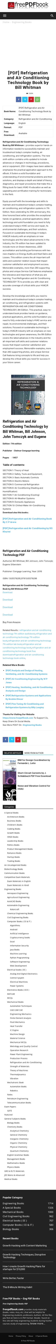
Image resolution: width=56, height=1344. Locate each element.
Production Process (18, 1058)
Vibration (14, 1078)
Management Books (16, 1159)
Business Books (14, 820)
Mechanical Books (15, 1002)
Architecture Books (15, 816)
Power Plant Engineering (21, 1054)
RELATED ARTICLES (12, 753)
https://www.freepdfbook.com (18, 718)
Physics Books (13, 1167)
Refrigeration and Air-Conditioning (26, 1062)
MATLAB (11, 994)
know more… (37, 1323)
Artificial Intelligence (19, 933)
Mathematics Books (16, 1163)
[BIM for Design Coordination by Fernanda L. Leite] (9, 767)
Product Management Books (20, 849)
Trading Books (13, 861)
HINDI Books (12, 837)
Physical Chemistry (18, 1147)
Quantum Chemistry (19, 1151)
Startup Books (13, 857)
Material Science (17, 1038)
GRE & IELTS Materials (14, 1171)
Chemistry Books (14, 1127)
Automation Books (18, 1086)
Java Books (15, 949)
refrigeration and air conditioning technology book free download (27, 651)
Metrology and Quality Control (24, 1046)
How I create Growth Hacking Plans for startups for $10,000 (24, 1268)
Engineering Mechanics (20, 1014)
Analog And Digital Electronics (23, 974)
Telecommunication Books (19, 1102)
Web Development (18, 965)
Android (13, 929)
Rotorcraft (14, 909)
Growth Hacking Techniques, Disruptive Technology (24, 1256)
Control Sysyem (17, 978)
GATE (9, 1110)
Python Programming (19, 957)
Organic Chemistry (18, 1143)
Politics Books (13, 845)
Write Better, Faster (13, 1278)
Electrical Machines (19, 982)
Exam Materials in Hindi (18, 885)
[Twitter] (25, 99)
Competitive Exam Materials (17, 877)
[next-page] (8, 799)
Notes (10, 1094)
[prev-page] (4, 799)
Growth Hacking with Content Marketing (25, 1245)
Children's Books (14, 825)
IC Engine (14, 1030)
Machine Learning (18, 953)
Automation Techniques (21, 1006)
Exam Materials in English (19, 881)
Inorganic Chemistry (19, 1139)
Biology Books (13, 1122)
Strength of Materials (19, 1066)
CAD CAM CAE (16, 1010)
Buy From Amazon (12, 622)
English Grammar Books (18, 1155)
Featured (8, 1114)
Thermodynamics (18, 1074)
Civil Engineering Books (17, 917)
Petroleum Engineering (17, 1098)
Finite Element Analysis (20, 1018)
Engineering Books (22, 22)
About (31, 1336)
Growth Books (13, 833)
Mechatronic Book (15, 1082)
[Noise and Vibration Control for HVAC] (9, 793)
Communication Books (14, 873)
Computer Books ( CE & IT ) (19, 921)
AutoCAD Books (14, 901)
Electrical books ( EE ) (16, 969)
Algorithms (15, 925)
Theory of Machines (19, 1070)
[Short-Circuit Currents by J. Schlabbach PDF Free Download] (9, 781)
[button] (4, 15)
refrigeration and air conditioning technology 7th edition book (27, 637)
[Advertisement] (28, 46)
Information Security (19, 945)
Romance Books (14, 853)
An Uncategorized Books (15, 865)
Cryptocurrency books (20, 937)
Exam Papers (10, 1106)
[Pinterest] (31, 99)
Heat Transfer (16, 1026)
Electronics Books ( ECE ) (18, 990)
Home (6, 22)
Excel (12, 941)
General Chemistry (18, 1135)
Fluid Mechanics (17, 1022)
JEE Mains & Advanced (14, 1175)
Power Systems (17, 986)
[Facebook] (18, 99)
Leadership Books (15, 841)
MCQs (10, 998)
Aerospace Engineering (17, 893)
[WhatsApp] (37, 99)
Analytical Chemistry (19, 1131)
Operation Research (19, 1050)
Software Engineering (20, 961)
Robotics (14, 1090)
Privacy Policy (21, 1336)
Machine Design (17, 1034)
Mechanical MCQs (18, 1042)
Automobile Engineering (18, 905)
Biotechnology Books (13, 869)
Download (7, 592)
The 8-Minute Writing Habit (17, 1287)
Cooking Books (13, 829)
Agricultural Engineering (18, 897)
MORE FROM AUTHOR (34, 753)
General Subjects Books (15, 1118)
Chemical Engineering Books (20, 913)
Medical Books (10, 1179)
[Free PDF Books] (28, 6)
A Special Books (11, 812)
